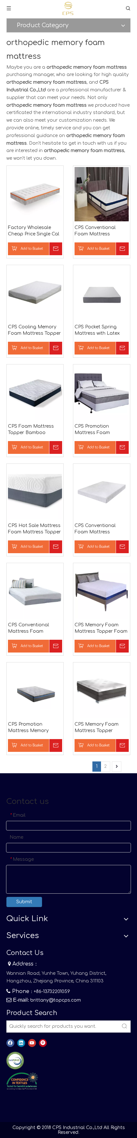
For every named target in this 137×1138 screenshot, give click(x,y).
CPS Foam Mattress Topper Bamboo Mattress (31, 430)
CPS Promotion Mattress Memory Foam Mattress (28, 728)
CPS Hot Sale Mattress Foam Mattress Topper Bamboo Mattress (34, 529)
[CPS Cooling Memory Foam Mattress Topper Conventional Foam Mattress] (35, 293)
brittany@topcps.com (55, 1000)
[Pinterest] (43, 1043)
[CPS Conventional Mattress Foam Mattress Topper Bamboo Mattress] (35, 591)
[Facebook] (10, 1043)
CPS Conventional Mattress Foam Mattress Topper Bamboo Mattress (29, 628)
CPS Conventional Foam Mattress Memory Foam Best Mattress (97, 231)
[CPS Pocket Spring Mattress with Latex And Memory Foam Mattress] (102, 293)
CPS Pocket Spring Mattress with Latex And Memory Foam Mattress (97, 331)
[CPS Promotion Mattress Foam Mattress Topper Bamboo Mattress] (102, 392)
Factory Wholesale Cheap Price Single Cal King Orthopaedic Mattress (33, 231)
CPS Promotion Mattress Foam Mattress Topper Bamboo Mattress (96, 430)
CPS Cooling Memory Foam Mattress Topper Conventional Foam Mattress (34, 331)
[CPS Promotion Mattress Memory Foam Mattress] (35, 690)
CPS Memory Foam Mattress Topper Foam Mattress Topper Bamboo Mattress (101, 628)
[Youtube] (32, 1043)
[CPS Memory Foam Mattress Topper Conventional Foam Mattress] (102, 690)
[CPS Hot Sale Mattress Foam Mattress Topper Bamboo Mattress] (35, 492)
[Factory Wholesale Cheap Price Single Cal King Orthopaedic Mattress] (35, 194)
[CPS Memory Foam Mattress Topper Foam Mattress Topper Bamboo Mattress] (102, 591)
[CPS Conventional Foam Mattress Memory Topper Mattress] (102, 492)
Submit (24, 901)
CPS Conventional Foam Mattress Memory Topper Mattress (95, 529)
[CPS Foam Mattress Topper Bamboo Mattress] (35, 392)
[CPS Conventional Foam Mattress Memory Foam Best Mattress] (102, 194)
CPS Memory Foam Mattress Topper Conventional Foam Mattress (97, 728)
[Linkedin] (21, 1043)
